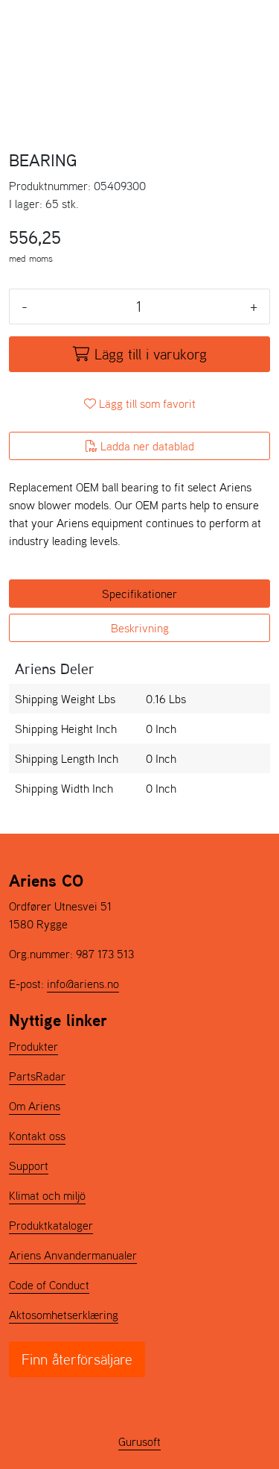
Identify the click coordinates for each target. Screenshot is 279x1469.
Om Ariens (34, 1106)
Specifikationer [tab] (139, 594)
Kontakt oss (37, 1136)
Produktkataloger (51, 1225)
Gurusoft (139, 1441)
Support (28, 1165)
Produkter (33, 1046)
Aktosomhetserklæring (63, 1315)
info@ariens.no (83, 984)
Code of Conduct (49, 1285)
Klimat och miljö (47, 1195)
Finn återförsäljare (77, 1359)
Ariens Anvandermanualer (73, 1255)
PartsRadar (37, 1076)
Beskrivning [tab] (140, 628)
